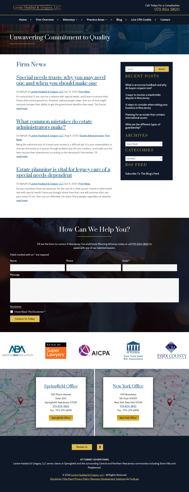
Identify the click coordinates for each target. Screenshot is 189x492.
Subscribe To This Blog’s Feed (142, 173)
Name (13, 260)
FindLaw (134, 479)
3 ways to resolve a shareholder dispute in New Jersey (143, 96)
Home (23, 20)
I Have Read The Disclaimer (29, 311)
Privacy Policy (82, 479)
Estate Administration (92, 135)
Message (15, 274)
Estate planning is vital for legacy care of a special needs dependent (63, 172)
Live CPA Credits (141, 20)
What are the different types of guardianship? (142, 126)
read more (22, 108)
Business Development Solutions (108, 479)
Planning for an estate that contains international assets (145, 116)
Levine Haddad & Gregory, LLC (47, 91)
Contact (165, 20)
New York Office (128, 386)
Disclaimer (15, 306)
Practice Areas (95, 20)
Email (126, 260)
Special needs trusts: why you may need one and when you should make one (61, 80)
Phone (69, 260)
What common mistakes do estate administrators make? (54, 124)
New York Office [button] (128, 418)
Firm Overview (45, 20)
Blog (119, 20)
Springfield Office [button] (61, 418)
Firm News (84, 91)
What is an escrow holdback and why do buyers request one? (146, 86)
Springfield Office (61, 386)
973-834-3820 (167, 9)
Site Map (68, 479)
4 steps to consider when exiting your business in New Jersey (146, 106)
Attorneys (69, 20)
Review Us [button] (81, 446)
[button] (183, 472)
